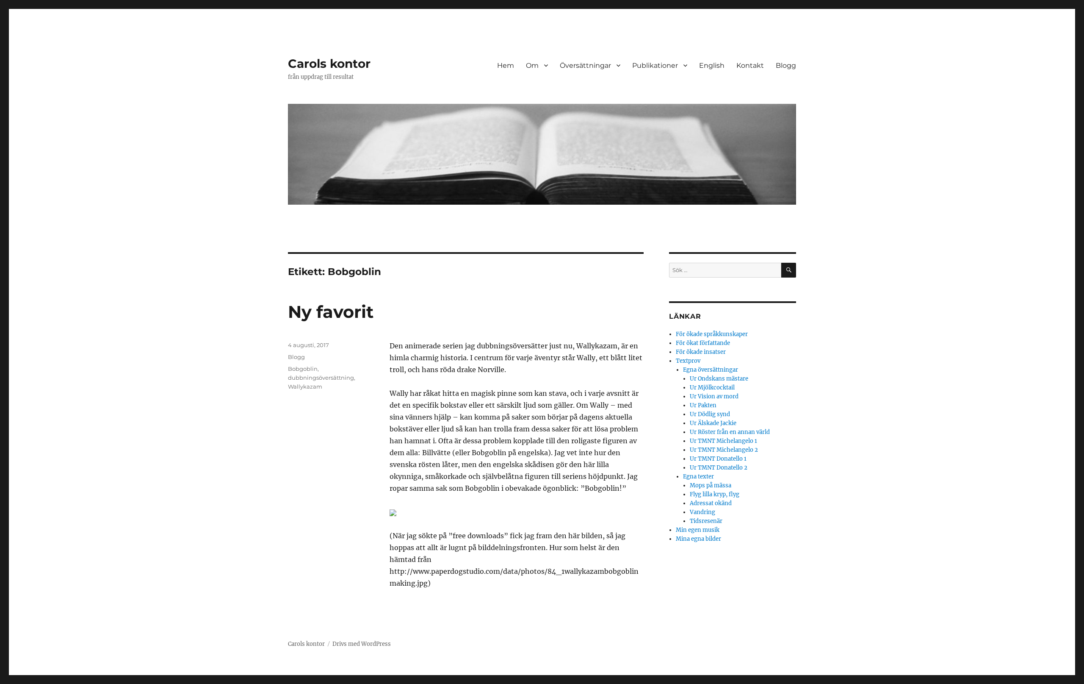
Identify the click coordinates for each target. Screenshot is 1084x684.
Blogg (786, 65)
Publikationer (655, 65)
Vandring (702, 512)
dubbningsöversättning (321, 377)
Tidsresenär (706, 521)
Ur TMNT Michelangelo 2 (724, 449)
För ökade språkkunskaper (712, 334)
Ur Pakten (703, 405)
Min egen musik (697, 530)
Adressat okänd (711, 503)
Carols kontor (329, 63)
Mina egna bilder (698, 538)
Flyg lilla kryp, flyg (714, 494)
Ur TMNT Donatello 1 (718, 458)
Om (532, 65)
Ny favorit (330, 311)
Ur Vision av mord (714, 396)
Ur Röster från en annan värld (730, 432)
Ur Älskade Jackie (713, 423)
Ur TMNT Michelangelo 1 (723, 441)
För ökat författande (703, 343)
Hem (505, 65)
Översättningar (585, 65)
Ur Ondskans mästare (719, 378)
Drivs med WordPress (361, 644)
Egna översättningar (710, 369)
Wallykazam (305, 386)
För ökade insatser (701, 352)
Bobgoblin (303, 368)
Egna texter (698, 476)
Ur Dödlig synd (710, 414)
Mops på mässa (710, 485)
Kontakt (750, 65)
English (712, 65)
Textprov (688, 360)
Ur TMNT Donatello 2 (718, 467)
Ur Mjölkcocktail (712, 387)
